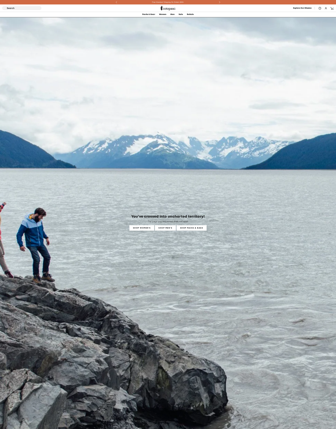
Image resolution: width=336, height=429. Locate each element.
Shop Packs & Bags (191, 228)
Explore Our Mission (302, 8)
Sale (181, 14)
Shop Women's (142, 228)
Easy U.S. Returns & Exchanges (168, 2)
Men (172, 14)
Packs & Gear (148, 14)
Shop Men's (165, 228)
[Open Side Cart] (332, 8)
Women (162, 14)
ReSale (190, 14)
